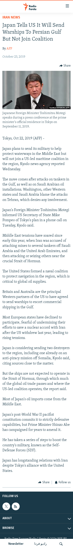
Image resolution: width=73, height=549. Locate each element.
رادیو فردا (40, 544)
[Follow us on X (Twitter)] (6, 506)
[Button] (65, 65)
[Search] (61, 544)
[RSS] (15, 506)
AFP (9, 48)
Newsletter (16, 544)
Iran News (11, 17)
